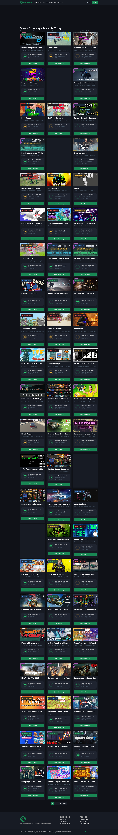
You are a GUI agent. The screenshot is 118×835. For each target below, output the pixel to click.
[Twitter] (85, 831)
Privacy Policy (84, 821)
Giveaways (38, 2)
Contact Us (63, 821)
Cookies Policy (84, 823)
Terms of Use (84, 819)
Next (64, 803)
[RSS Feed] (88, 831)
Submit (95, 2)
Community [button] (58, 2)
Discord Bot (49, 2)
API (44, 2)
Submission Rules (65, 823)
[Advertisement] (59, 15)
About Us (63, 819)
